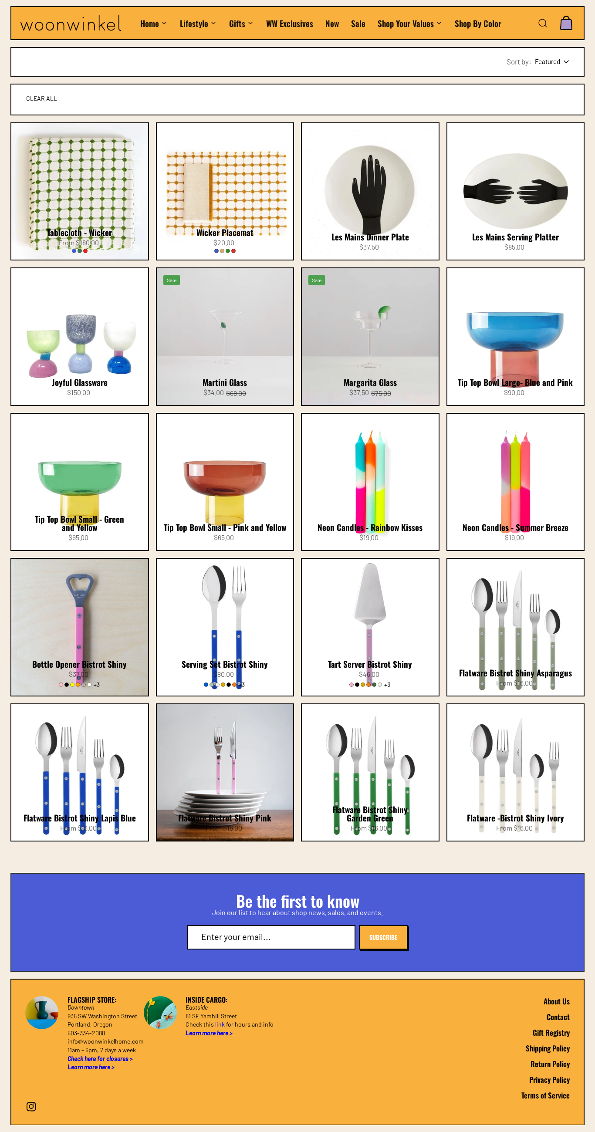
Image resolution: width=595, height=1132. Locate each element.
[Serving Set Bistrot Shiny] (225, 627)
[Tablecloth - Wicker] (79, 191)
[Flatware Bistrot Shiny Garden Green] (370, 772)
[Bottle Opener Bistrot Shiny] (79, 627)
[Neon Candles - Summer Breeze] (515, 482)
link (220, 1024)
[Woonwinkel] (75, 23)
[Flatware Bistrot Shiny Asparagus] (515, 627)
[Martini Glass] (225, 336)
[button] (543, 23)
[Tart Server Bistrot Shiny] (370, 627)
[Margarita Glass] (370, 336)
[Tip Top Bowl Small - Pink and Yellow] (225, 482)
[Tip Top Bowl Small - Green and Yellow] (79, 482)
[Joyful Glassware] (79, 336)
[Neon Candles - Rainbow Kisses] (370, 482)
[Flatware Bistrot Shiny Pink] (225, 772)
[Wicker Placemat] (225, 191)
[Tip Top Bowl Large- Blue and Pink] (515, 336)
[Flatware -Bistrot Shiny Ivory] (515, 772)
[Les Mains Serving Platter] (515, 191)
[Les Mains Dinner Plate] (370, 191)
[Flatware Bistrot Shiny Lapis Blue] (79, 772)
